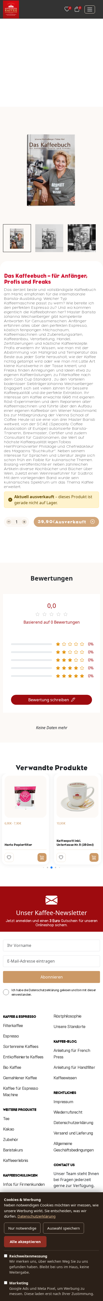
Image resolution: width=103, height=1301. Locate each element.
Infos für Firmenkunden (23, 1184)
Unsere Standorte (69, 1026)
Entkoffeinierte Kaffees (23, 1056)
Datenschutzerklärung (73, 1122)
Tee (6, 1118)
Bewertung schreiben (48, 700)
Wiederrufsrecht (68, 1112)
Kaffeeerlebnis (15, 1160)
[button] (43, 867)
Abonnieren (51, 977)
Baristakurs (13, 1149)
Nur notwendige (22, 1228)
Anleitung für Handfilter (74, 1067)
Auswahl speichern (63, 1228)
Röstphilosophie (67, 1016)
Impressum (63, 1101)
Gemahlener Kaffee (20, 1077)
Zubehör (10, 1139)
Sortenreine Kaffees (20, 1046)
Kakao (8, 1129)
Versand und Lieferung (73, 1133)
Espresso (11, 1035)
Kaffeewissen (65, 1077)
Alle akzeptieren (25, 1241)
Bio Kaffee (12, 1067)
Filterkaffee (13, 1025)
